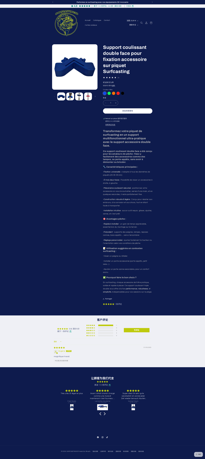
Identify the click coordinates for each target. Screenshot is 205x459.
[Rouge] (118, 93)
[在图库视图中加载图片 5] (88, 96)
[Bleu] (104, 93)
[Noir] (122, 93)
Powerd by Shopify (84, 451)
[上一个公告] (52, 2)
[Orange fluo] (113, 93)
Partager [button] (108, 299)
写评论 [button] (136, 330)
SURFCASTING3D (72, 451)
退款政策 (118, 451)
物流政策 (126, 451)
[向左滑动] (54, 96)
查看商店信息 (110, 125)
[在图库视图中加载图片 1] (61, 96)
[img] (59, 348)
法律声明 (103, 451)
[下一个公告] (152, 2)
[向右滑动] (95, 96)
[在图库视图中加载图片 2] (70, 96)
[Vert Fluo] (109, 93)
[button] (141, 22)
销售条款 (133, 451)
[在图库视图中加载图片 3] (79, 96)
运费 (113, 85)
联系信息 (110, 451)
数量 (104, 98)
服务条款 (141, 451)
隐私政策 (95, 451)
